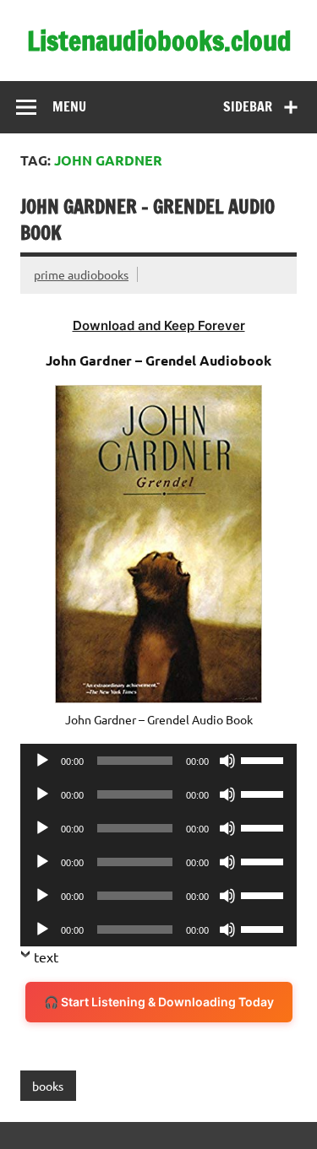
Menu (69, 106)
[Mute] (227, 760)
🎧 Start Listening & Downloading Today (159, 1002)
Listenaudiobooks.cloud (159, 40)
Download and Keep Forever (159, 325)
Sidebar (247, 106)
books (47, 1085)
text (46, 956)
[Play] (42, 760)
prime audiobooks (81, 274)
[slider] (264, 759)
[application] (158, 761)
